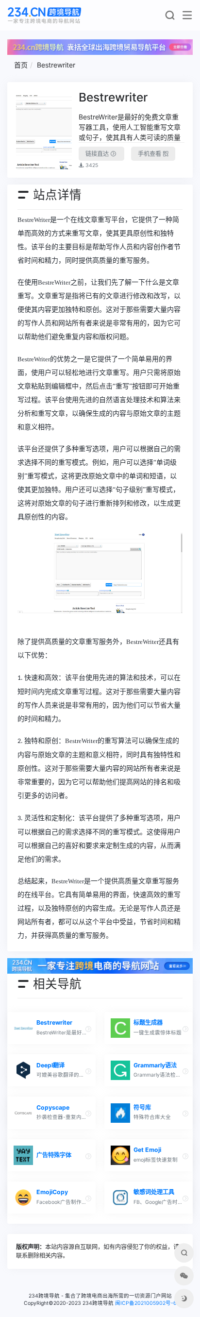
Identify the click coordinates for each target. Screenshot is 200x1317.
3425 (91, 165)
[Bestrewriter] (44, 129)
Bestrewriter (56, 65)
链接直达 (97, 153)
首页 (21, 65)
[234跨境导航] (44, 15)
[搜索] (170, 17)
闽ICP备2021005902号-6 (146, 1303)
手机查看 (150, 153)
